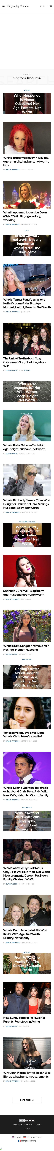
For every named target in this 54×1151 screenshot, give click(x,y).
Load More (26, 1100)
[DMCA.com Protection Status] (27, 1121)
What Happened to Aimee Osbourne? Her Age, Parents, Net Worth (27, 103)
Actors (27, 90)
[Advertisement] (27, 42)
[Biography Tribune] (18, 6)
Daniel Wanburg (13, 170)
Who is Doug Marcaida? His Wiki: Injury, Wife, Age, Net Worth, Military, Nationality (25, 934)
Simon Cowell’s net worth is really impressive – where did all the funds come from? (27, 246)
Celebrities (27, 808)
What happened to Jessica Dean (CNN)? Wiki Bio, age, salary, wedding (25, 216)
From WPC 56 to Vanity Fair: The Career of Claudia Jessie (27, 964)
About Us (16, 1124)
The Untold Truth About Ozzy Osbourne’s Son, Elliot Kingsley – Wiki (24, 362)
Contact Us (37, 1124)
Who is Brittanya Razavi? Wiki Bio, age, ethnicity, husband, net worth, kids (26, 161)
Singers (27, 370)
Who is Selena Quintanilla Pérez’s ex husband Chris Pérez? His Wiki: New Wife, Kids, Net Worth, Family (25, 791)
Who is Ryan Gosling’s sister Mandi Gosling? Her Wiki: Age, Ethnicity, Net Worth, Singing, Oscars (27, 677)
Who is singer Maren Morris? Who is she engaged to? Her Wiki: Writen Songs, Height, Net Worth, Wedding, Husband (27, 391)
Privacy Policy (26, 1124)
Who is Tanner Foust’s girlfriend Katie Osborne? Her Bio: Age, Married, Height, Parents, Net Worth (27, 303)
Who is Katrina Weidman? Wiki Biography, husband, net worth (27, 821)
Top (28, 1129)
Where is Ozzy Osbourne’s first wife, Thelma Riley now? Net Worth (27, 535)
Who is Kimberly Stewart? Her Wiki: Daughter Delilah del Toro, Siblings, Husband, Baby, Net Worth (26, 503)
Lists (27, 230)
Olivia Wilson (12, 370)
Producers (27, 659)
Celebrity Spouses (27, 522)
